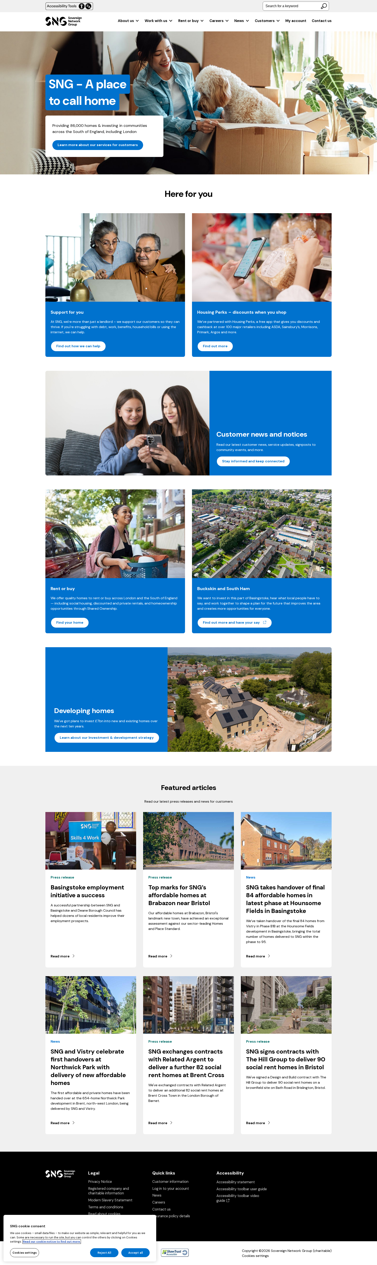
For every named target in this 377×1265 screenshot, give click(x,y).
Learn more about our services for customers (98, 145)
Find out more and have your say (237, 622)
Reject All (104, 1252)
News (239, 21)
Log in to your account (170, 1188)
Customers (265, 21)
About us (126, 21)
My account (295, 21)
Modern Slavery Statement (110, 1200)
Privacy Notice (100, 1181)
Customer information (170, 1181)
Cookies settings (255, 1255)
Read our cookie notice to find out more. (52, 1241)
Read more (60, 956)
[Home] (63, 22)
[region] (79, 1238)
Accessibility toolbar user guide (241, 1189)
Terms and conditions (105, 1207)
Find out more (215, 346)
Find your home (69, 622)
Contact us (322, 21)
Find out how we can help (78, 346)
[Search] (323, 6)
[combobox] (296, 6)
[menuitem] (128, 21)
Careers (216, 21)
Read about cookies (104, 1214)
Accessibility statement (235, 1182)
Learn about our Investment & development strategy (107, 737)
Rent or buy (188, 21)
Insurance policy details (171, 1216)
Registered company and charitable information (108, 1191)
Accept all (135, 1252)
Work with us (156, 21)
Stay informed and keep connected (253, 461)
